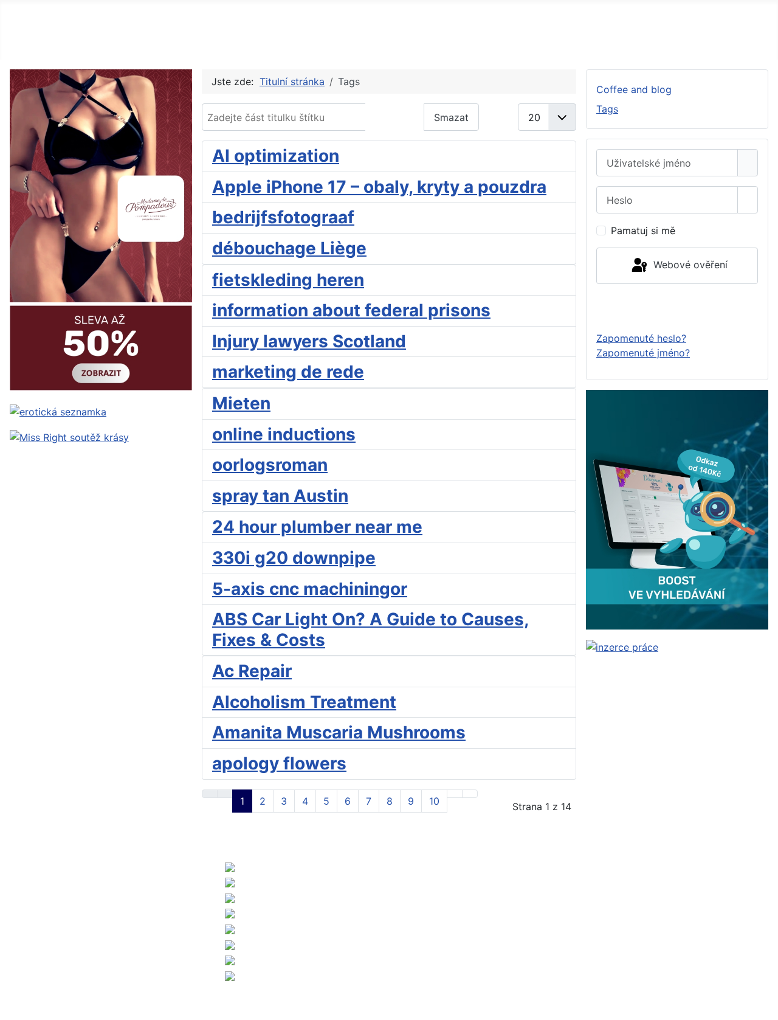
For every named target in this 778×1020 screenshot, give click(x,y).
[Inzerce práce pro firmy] (622, 646)
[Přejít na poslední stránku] (470, 793)
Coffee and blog (634, 89)
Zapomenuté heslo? (641, 338)
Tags (607, 109)
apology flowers (279, 763)
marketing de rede (288, 371)
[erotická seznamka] (58, 410)
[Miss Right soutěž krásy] (69, 436)
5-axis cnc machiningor (309, 588)
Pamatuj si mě (643, 230)
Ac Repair (252, 671)
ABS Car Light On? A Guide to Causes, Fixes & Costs (370, 629)
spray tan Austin (280, 495)
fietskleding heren (288, 279)
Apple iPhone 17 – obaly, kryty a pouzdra (379, 186)
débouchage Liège (289, 248)
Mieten (241, 403)
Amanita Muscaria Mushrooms (339, 732)
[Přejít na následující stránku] (455, 793)
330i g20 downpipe (294, 557)
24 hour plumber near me (317, 526)
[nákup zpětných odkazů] (677, 508)
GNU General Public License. (707, 935)
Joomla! (427, 935)
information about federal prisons (351, 310)
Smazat (451, 117)
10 (434, 801)
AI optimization (275, 155)
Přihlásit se (677, 307)
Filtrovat (395, 117)
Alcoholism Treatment (304, 702)
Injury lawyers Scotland (309, 341)
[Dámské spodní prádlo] (101, 230)
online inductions (284, 434)
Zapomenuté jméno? (643, 353)
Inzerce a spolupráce (53, 911)
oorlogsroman (270, 464)
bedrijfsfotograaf (283, 217)
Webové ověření (689, 264)
